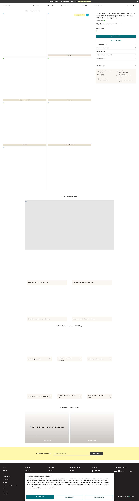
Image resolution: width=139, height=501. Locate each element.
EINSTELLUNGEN (69, 497)
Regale (27, 467)
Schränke (50, 467)
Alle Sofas (72, 470)
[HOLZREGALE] (42, 412)
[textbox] (71, 453)
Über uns (5, 470)
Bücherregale (28, 470)
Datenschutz (30, 492)
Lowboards (49, 470)
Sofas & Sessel (75, 467)
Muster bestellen (7, 476)
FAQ (4, 473)
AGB (4, 488)
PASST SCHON (40, 496)
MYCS (4, 467)
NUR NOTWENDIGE (99, 497)
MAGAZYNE (6, 479)
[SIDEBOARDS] (99, 427)
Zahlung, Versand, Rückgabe (10, 485)
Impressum (5, 493)
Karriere (5, 482)
